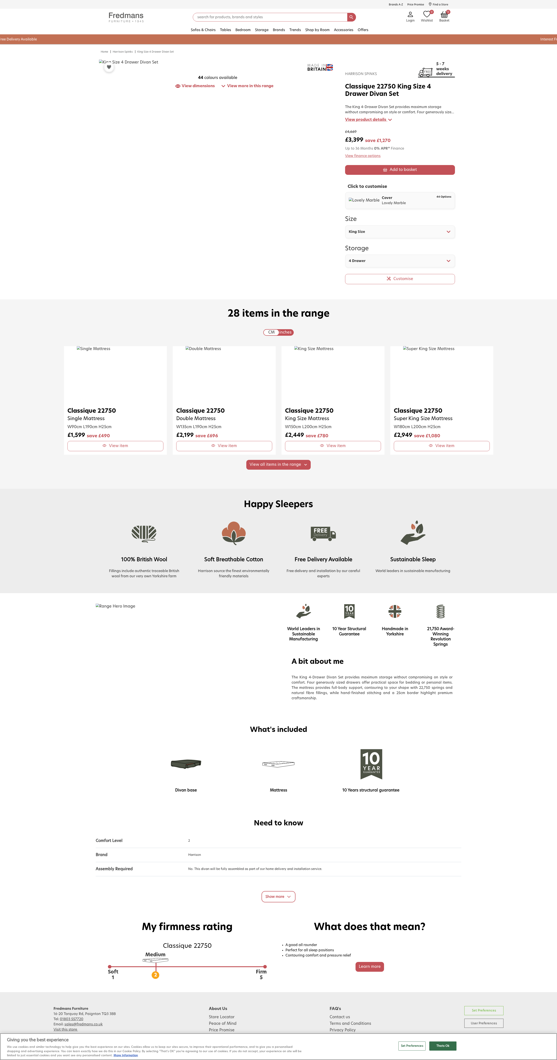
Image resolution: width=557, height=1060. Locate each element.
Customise (403, 279)
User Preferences (484, 1023)
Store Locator (222, 1017)
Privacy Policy (343, 1030)
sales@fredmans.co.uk (83, 1024)
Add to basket (403, 170)
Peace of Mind (223, 1024)
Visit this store (66, 1029)
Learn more (370, 967)
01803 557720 (71, 1019)
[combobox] (400, 231)
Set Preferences (484, 1010)
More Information (126, 1055)
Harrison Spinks (123, 51)
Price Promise (222, 1030)
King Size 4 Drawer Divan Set (155, 51)
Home (104, 51)
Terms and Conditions (350, 1024)
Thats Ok (442, 1046)
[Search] (351, 17)
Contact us (340, 1017)
